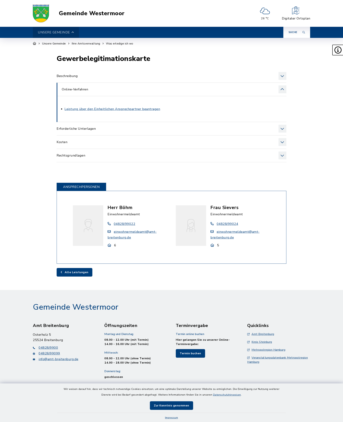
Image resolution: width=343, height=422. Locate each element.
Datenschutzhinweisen (227, 394)
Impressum (171, 417)
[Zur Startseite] (34, 43)
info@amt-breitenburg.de (58, 359)
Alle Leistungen (76, 272)
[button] (337, 50)
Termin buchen (190, 353)
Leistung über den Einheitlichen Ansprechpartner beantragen (112, 109)
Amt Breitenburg (263, 334)
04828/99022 (124, 224)
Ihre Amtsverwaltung (86, 44)
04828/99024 (227, 224)
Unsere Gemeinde (54, 44)
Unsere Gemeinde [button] (54, 32)
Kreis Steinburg (262, 342)
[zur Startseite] (41, 13)
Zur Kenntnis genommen (171, 406)
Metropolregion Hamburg (268, 350)
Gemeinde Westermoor (92, 13)
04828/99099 (49, 353)
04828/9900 (48, 348)
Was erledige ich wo (119, 44)
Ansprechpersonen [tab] (81, 187)
